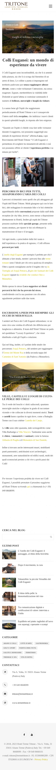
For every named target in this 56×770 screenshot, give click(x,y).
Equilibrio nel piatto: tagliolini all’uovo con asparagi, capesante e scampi (35, 623)
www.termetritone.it (21, 703)
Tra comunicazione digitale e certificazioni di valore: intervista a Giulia (33, 610)
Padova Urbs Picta (27, 648)
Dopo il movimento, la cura (30, 565)
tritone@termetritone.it (22, 694)
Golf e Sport (9, 648)
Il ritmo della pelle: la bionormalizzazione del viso (30, 594)
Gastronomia (42, 643)
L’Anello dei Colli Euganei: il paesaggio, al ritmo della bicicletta (33, 552)
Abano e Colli (11, 25)
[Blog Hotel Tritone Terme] (23, 6)
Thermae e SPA (10, 657)
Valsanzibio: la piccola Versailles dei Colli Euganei (34, 580)
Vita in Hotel (27, 657)
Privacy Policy (41, 759)
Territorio (9, 29)
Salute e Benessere (13, 652)
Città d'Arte (26, 643)
